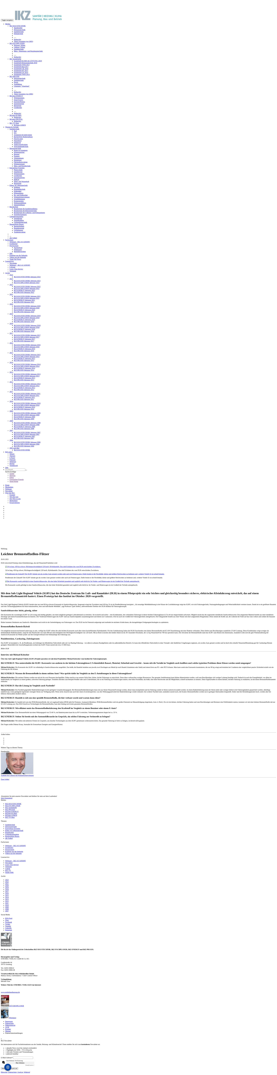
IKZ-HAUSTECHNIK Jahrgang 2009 (27, 413)
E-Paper (12, 458)
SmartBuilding (19, 220)
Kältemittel (17, 191)
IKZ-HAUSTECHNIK (18, 26)
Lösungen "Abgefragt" (22, 86)
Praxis (16, 82)
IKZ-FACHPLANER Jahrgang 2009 (26, 415)
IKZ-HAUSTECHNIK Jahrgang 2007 (27, 432)
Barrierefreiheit (19, 226)
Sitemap (8, 1031)
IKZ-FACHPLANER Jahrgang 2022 (26, 288)
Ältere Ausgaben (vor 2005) (23, 41)
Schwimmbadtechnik (21, 146)
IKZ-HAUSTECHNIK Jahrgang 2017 (27, 335)
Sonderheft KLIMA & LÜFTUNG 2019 (28, 61)
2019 (11, 314)
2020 (11, 304)
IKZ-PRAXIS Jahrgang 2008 (24, 429)
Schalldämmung (19, 199)
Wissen (12, 454)
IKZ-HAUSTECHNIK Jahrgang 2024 (27, 277)
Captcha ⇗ (29, 1065)
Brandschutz (14, 207)
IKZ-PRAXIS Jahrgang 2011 (24, 399)
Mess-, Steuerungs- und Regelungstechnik (28, 51)
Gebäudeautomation (16, 216)
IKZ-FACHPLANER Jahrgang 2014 (26, 366)
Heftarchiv (17, 39)
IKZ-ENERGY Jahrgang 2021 (24, 300)
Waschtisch (18, 141)
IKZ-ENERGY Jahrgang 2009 (24, 417)
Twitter (7, 924)
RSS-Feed (8, 918)
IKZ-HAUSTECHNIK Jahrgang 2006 (27, 442)
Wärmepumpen (19, 98)
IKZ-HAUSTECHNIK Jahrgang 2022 (27, 287)
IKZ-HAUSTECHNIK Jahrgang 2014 (27, 364)
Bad (15, 131)
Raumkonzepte (19, 228)
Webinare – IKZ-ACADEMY (20, 265)
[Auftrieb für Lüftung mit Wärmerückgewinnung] (138, 763)
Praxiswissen (14, 246)
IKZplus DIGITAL (16, 119)
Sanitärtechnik (19, 32)
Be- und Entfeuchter (21, 195)
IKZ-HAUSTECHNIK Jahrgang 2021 (27, 296)
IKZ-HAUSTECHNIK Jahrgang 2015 (27, 355)
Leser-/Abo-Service (16, 269)
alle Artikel (13, 238)
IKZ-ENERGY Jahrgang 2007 (24, 436)
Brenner (16, 154)
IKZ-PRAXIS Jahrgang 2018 (24, 331)
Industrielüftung (19, 205)
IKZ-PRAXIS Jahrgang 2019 (24, 322)
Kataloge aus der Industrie (18, 255)
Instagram (8, 930)
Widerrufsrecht (10, 1025)
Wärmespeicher (19, 152)
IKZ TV (8, 870)
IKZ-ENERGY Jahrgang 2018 (24, 329)
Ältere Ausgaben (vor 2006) (23, 94)
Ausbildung (18, 84)
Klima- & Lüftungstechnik (19, 185)
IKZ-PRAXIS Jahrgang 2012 (24, 390)
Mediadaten (9, 487)
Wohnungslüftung (20, 203)
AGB (7, 1027)
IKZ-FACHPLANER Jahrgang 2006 (26, 444)
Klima (12, 477)
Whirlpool (17, 143)
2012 (11, 382)
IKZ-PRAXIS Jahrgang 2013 (24, 380)
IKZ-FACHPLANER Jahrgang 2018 (26, 327)
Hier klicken (20, 1063)
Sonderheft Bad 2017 (21, 67)
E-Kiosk (12, 267)
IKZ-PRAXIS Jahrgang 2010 (24, 409)
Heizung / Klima (19, 45)
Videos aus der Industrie (18, 257)
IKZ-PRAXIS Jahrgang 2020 (24, 312)
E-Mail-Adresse (7, 1058)
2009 (11, 411)
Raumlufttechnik (19, 189)
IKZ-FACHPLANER (17, 43)
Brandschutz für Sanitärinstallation (25, 209)
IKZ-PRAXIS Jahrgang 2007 (24, 438)
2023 (11, 279)
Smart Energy (18, 100)
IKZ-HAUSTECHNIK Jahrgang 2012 (27, 384)
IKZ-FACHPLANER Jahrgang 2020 (26, 308)
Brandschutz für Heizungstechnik (25, 211)
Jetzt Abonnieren (6, 798)
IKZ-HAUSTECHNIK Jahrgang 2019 (27, 316)
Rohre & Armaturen (20, 150)
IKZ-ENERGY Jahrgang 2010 (24, 407)
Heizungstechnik (19, 30)
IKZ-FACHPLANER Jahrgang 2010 (26, 405)
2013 (11, 372)
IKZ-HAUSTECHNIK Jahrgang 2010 (27, 403)
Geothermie (18, 108)
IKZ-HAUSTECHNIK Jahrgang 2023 (27, 281)
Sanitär (12, 474)
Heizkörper (18, 160)
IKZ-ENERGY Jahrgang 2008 (24, 427)
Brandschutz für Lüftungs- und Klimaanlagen (29, 213)
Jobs (6, 467)
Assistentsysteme (19, 232)
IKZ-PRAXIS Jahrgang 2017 (24, 341)
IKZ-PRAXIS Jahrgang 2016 (24, 351)
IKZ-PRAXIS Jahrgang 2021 (24, 302)
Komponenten (19, 201)
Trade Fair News (15, 259)
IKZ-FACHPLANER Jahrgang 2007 (26, 434)
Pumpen (16, 156)
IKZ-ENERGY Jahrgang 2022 (24, 290)
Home (7, 485)
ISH (11, 253)
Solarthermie (18, 172)
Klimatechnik (18, 34)
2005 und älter (14, 448)
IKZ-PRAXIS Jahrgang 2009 (24, 419)
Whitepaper (18, 250)
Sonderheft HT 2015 (21, 71)
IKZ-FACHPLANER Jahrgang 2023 (26, 283)
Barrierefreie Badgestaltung (23, 137)
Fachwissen (9, 240)
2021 (11, 294)
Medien (7, 24)
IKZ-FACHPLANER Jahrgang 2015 (26, 357)
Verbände (13, 271)
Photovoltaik (18, 170)
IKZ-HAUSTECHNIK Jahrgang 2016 (27, 345)
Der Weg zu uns (15, 499)
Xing (7, 920)
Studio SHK (9, 872)
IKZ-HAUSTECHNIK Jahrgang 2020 (27, 306)
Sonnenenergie (19, 104)
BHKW (16, 179)
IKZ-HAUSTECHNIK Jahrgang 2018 (27, 325)
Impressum (9, 1021)
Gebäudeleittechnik (20, 222)
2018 (11, 323)
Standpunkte (18, 28)
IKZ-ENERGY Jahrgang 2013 (24, 378)
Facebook (8, 922)
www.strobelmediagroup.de (10, 992)
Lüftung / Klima (19, 47)
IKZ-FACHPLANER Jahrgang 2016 (26, 347)
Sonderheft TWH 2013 (22, 74)
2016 (11, 343)
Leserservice (9, 261)
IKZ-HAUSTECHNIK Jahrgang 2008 (27, 423)
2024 (11, 275)
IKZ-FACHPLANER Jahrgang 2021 (26, 298)
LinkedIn (8, 928)
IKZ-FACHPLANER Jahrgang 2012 (26, 386)
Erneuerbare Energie (17, 479)
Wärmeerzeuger (19, 164)
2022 (11, 285)
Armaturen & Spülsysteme (23, 135)
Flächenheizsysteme (20, 162)
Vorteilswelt (14, 465)
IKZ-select (8, 452)
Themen (12, 456)
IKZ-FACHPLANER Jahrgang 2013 (26, 376)
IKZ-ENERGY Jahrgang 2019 (24, 320)
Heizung (12, 476)
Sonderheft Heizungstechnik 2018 (25, 63)
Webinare (13, 462)
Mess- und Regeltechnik (22, 166)
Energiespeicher (19, 178)
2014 (11, 362)
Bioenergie (17, 106)
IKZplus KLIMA (15, 115)
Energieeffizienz (19, 102)
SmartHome (18, 218)
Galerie (7, 869)
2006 (11, 440)
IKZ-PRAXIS (14, 76)
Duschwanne (18, 139)
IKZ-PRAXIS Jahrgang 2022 (24, 292)
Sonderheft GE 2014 (21, 72)
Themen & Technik (12, 127)
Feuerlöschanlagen (20, 215)
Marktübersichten (20, 251)
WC (15, 133)
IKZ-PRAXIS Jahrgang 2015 (24, 360)
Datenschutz (9, 1023)
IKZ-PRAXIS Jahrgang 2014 (24, 370)
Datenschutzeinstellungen (14, 1033)
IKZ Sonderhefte (15, 59)
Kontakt (12, 495)
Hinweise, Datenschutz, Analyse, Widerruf (15, 1072)
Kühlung (17, 187)
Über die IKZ (10, 493)
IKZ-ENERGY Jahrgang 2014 (24, 368)
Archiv (7, 273)
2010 (11, 401)
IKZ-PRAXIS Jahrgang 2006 (24, 446)
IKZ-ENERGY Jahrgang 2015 (24, 358)
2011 (11, 392)
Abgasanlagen (19, 158)
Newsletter (13, 263)
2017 (11, 333)
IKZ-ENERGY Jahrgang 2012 (24, 388)
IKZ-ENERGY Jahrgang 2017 (24, 339)
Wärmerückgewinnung (22, 197)
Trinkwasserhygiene (21, 144)
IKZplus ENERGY (16, 96)
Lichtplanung (18, 230)
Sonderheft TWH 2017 (22, 65)
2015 (11, 353)
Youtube (8, 926)
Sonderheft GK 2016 (21, 69)
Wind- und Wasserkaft (21, 181)
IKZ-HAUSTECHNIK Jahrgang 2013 (27, 374)
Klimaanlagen (18, 193)
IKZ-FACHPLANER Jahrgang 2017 (26, 337)
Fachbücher (14, 244)
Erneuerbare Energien (17, 168)
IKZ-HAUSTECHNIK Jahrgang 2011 (27, 394)
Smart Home (14, 481)
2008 (11, 421)
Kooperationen (15, 503)
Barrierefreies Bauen (17, 224)
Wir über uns (14, 497)
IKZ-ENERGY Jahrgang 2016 (24, 349)
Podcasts (12, 460)
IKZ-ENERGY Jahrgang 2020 (24, 310)
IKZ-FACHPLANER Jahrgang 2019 (26, 318)
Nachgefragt (18, 248)
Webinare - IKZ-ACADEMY (20, 242)
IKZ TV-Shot (14, 123)
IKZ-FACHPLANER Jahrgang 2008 (26, 425)
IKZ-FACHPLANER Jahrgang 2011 (26, 395)
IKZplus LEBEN (20, 125)
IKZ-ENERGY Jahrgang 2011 (24, 397)
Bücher (12, 464)
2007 (11, 430)
